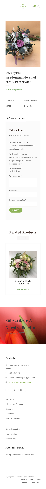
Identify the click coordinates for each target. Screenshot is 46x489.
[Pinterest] (21, 390)
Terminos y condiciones (30, 483)
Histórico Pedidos (13, 418)
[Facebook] (8, 390)
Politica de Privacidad (30, 479)
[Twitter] (14, 390)
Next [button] (26, 238)
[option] (23, 269)
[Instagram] (27, 390)
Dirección (9, 409)
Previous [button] (20, 238)
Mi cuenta (10, 399)
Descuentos (10, 413)
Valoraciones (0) (16, 118)
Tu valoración (15, 176)
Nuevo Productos (13, 429)
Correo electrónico (17, 200)
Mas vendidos (11, 434)
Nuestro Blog (11, 438)
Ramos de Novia (30, 100)
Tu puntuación (15, 168)
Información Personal (14, 404)
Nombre (13, 190)
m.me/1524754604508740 (20, 382)
